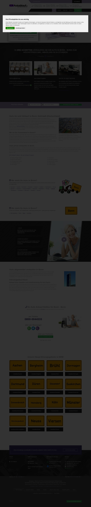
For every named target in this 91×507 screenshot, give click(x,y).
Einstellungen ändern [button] (20, 28)
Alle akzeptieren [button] (10, 28)
